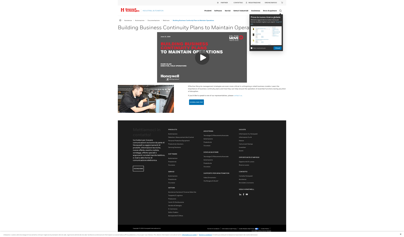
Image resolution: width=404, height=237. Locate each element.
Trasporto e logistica (175, 195)
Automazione (172, 134)
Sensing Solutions (174, 147)
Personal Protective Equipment (179, 140)
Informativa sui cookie (189, 235)
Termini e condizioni (213, 228)
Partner (224, 2)
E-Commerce (172, 209)
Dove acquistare (270, 11)
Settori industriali (240, 11)
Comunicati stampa (246, 144)
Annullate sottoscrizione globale (261, 231)
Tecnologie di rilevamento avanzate (216, 135)
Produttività (172, 161)
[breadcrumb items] (120, 20)
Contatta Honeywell (246, 176)
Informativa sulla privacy (229, 228)
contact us (238, 95)
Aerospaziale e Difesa (175, 215)
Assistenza (255, 11)
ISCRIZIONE (138, 168)
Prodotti (207, 11)
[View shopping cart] (282, 2)
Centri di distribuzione (176, 202)
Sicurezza (171, 165)
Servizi (228, 11)
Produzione (172, 199)
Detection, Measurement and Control (181, 137)
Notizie (241, 140)
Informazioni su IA (245, 137)
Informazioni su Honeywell (248, 134)
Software (218, 11)
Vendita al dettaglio (175, 205)
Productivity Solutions (175, 144)
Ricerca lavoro (244, 165)
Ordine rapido (271, 2)
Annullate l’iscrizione (246, 183)
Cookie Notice (265, 228)
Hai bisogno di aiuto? (211, 181)
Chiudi (277, 48)
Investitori (242, 147)
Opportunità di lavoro (246, 161)
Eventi (241, 151)
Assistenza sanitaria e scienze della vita (182, 192)
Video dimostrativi (210, 177)
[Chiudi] (400, 234)
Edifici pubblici (173, 212)
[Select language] (218, 2)
